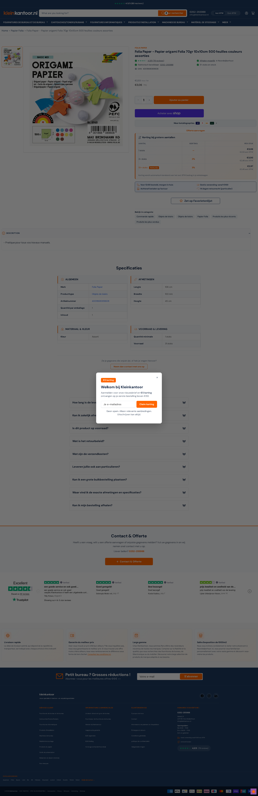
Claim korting (146, 404)
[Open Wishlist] (254, 792)
